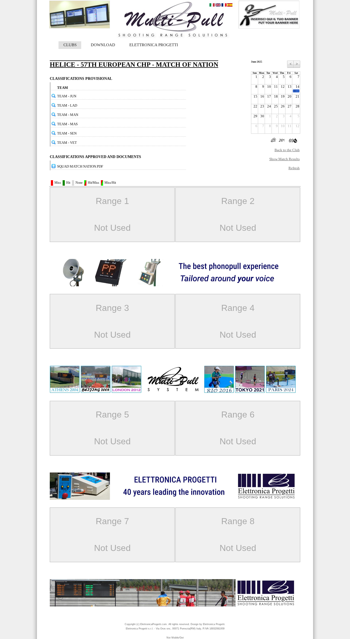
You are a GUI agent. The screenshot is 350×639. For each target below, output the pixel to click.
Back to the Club (287, 150)
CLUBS (70, 45)
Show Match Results (284, 159)
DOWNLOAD (103, 45)
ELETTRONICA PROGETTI (153, 45)
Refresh (294, 168)
